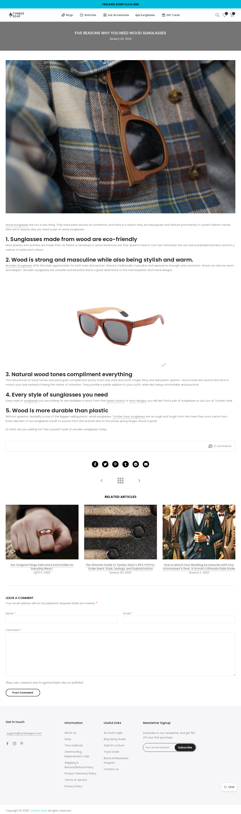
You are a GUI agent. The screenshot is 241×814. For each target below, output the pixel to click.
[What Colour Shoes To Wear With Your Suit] (101, 481)
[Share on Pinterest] (115, 464)
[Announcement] (120, 4)
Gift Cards (173, 15)
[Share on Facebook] (95, 464)
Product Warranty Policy (80, 773)
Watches (90, 15)
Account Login (113, 733)
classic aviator (115, 401)
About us (70, 733)
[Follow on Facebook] (7, 743)
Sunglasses (147, 15)
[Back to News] (120, 481)
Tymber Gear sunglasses (129, 416)
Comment (14, 630)
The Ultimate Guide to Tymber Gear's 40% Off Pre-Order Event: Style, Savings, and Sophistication (120, 566)
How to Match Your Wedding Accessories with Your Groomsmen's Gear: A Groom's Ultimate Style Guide (199, 566)
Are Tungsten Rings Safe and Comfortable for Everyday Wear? (42, 566)
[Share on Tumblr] (125, 464)
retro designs (137, 401)
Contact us (111, 769)
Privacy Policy (73, 786)
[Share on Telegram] (136, 464)
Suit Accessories (118, 15)
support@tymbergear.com (24, 733)
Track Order (111, 752)
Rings (69, 15)
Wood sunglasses (17, 225)
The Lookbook (74, 745)
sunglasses (31, 401)
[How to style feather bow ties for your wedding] (139, 481)
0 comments (222, 446)
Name (11, 613)
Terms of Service (76, 780)
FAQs (68, 739)
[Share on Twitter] (105, 464)
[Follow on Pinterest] (21, 743)
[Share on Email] (146, 464)
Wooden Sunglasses (19, 265)
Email (127, 613)
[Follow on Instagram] (14, 743)
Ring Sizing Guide (115, 739)
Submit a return (114, 745)
